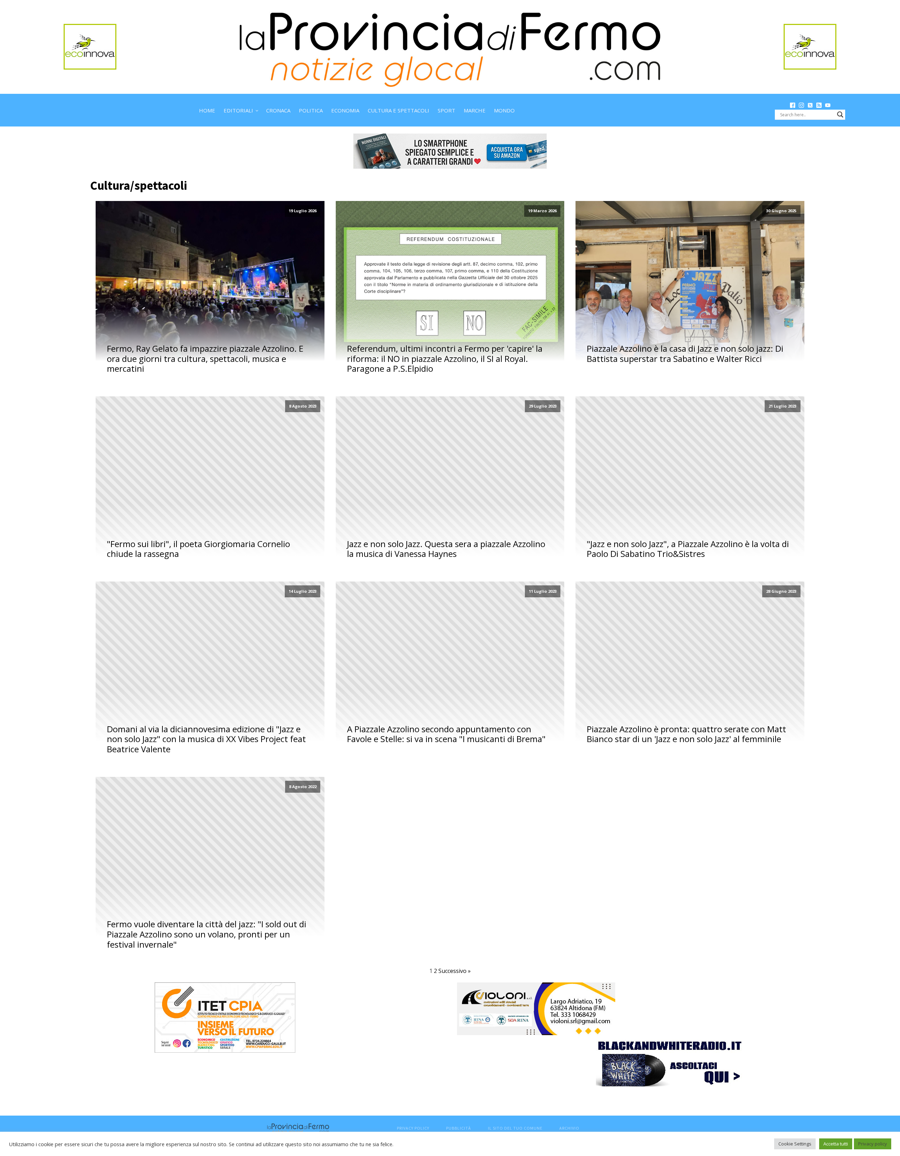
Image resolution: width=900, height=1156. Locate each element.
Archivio (569, 1128)
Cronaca (278, 110)
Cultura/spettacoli (138, 185)
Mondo (504, 110)
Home (207, 110)
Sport (446, 110)
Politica (311, 110)
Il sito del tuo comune (515, 1128)
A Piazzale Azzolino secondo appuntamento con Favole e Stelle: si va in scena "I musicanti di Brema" (446, 734)
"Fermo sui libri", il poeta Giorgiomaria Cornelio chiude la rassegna (198, 549)
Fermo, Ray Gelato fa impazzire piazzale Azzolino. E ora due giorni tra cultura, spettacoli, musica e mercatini (205, 359)
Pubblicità (458, 1128)
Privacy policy (872, 1144)
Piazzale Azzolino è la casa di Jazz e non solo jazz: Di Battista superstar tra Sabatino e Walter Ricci (685, 354)
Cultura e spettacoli (398, 110)
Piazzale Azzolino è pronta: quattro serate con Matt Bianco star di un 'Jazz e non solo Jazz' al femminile (686, 734)
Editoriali (238, 110)
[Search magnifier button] (840, 114)
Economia (345, 110)
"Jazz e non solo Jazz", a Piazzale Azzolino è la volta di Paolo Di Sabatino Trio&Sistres (688, 549)
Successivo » (454, 971)
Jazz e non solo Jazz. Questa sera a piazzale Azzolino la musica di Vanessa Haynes (446, 549)
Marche (475, 110)
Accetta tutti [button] (835, 1144)
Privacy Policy (413, 1128)
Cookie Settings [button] (794, 1144)
